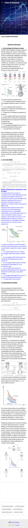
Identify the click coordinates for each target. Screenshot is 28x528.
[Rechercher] (26, 3)
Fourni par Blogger (14, 522)
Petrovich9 (17, 525)
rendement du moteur (7, 512)
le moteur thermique (6, 509)
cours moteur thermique (7, 506)
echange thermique (19, 506)
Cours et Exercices (12, 2)
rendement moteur (18, 512)
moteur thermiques (17, 509)
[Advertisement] (14, 19)
